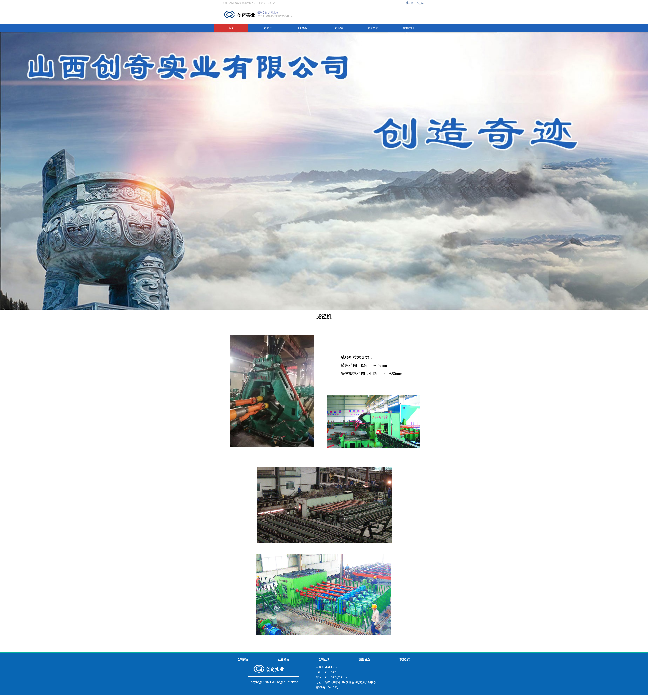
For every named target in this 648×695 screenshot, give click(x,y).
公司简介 (266, 28)
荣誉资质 (373, 28)
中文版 (409, 3)
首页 (231, 28)
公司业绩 (337, 28)
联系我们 (408, 28)
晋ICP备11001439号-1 (328, 687)
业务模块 (302, 28)
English (420, 3)
